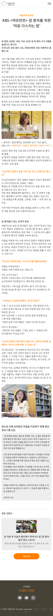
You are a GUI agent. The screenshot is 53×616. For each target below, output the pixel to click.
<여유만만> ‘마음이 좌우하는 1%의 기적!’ (31, 145)
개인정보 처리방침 (40, 609)
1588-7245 (26, 590)
